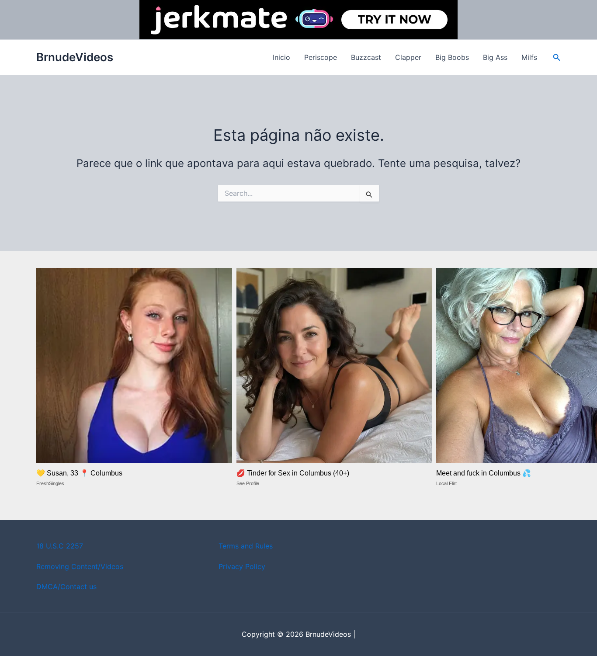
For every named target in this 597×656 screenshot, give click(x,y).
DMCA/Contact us (66, 586)
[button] (557, 57)
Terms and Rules (246, 545)
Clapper (408, 57)
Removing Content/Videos (79, 566)
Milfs (529, 57)
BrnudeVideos (74, 57)
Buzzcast (366, 57)
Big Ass (495, 57)
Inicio (281, 57)
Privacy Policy (242, 566)
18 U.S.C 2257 (59, 545)
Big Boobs (452, 57)
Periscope (320, 57)
